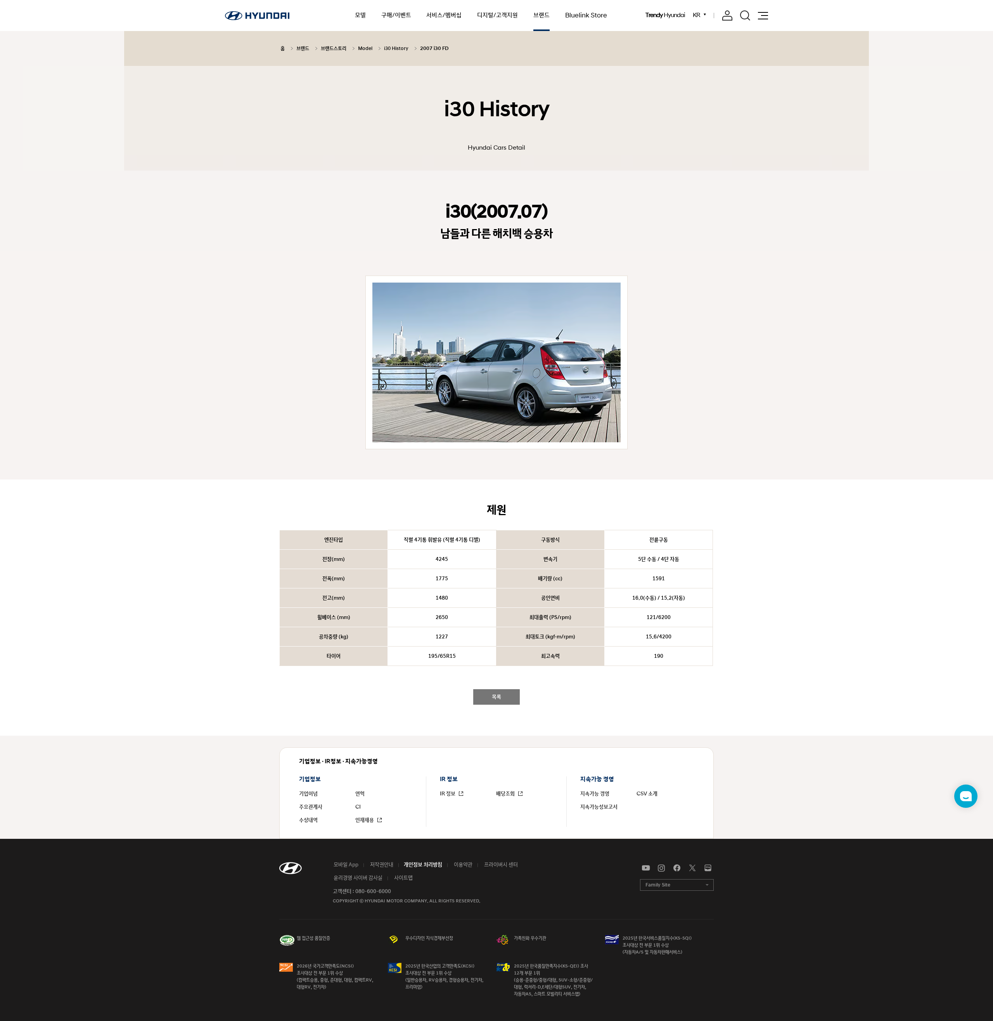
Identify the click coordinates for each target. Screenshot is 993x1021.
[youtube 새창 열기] (646, 868)
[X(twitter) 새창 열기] (692, 868)
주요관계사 (310, 807)
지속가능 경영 (594, 794)
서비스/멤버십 (444, 15)
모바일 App (345, 865)
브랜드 (541, 15)
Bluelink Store (586, 15)
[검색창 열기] (745, 15)
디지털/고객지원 (497, 15)
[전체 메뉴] (763, 15)
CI (358, 807)
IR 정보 (448, 794)
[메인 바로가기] (257, 15)
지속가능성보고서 (599, 807)
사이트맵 (403, 878)
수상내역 (308, 820)
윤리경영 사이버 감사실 (357, 878)
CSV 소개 (647, 794)
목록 (496, 697)
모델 (360, 15)
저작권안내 (381, 865)
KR (697, 15)
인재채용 (365, 820)
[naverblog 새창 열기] (708, 868)
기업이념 (308, 794)
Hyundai (665, 15)
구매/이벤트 (396, 15)
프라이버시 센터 (500, 865)
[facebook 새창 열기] (677, 868)
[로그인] (727, 15)
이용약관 (462, 865)
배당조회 (506, 794)
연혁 (360, 794)
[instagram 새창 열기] (661, 868)
